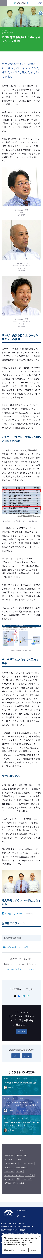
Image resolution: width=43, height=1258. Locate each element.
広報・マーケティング (24, 1179)
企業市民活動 (9, 1171)
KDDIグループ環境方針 (7, 1233)
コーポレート (9, 1179)
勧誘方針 (22, 1230)
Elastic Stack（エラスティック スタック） (20, 969)
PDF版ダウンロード (19, 913)
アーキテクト (9, 1156)
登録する (21, 1031)
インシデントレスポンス (23, 1159)
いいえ (26, 1056)
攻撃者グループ (10, 1183)
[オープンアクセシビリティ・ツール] (40, 13)
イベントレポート (10, 1163)
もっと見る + (21, 1183)
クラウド (19, 1171)
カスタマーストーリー (26, 1163)
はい (15, 1056)
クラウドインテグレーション (14, 1175)
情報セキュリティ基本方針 (16, 1223)
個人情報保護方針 (28, 1226)
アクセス (23, 1216)
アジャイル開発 (21, 1156)
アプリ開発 (8, 1159)
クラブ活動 (29, 1175)
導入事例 (5, 30)
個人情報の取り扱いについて (9, 1230)
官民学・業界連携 (20, 1167)
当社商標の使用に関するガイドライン (27, 1233)
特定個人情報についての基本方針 (10, 1226)
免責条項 (3, 1223)
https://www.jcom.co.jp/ (14, 947)
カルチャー (8, 1167)
